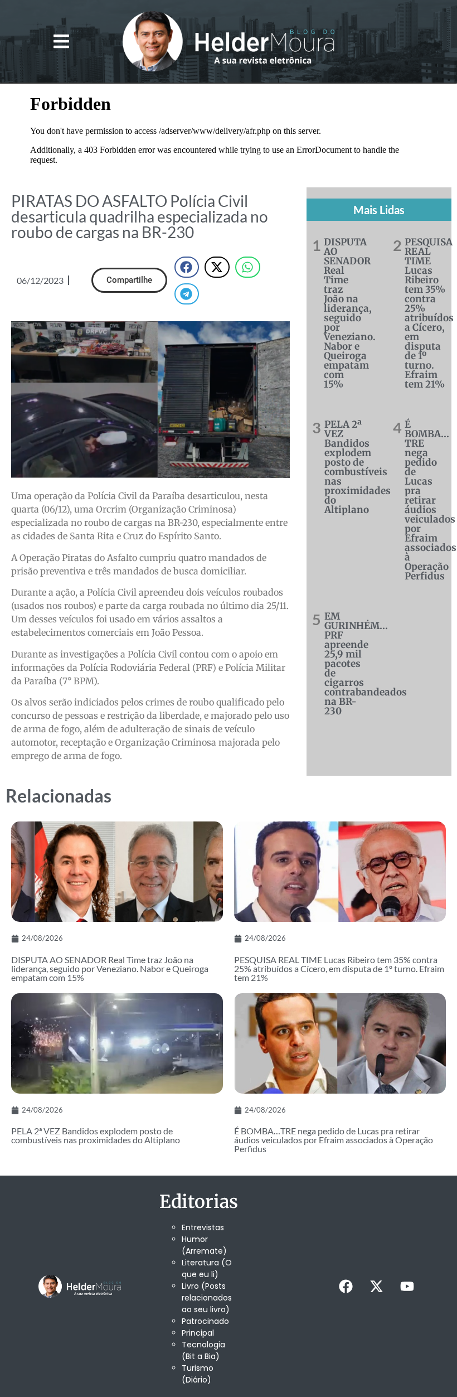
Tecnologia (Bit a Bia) (203, 1350)
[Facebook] (346, 1287)
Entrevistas (203, 1227)
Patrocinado (205, 1321)
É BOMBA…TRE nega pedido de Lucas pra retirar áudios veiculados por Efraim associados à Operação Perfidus (430, 500)
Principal (198, 1332)
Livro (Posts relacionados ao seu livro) (207, 1297)
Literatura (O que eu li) (207, 1268)
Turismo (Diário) (197, 1373)
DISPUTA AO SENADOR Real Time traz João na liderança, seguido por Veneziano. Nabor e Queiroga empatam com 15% (350, 313)
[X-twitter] (377, 1287)
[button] (61, 41)
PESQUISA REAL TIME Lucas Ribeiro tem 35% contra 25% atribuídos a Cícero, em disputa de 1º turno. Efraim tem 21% (429, 313)
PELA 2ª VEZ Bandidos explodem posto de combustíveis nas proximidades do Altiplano (357, 467)
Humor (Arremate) (204, 1245)
